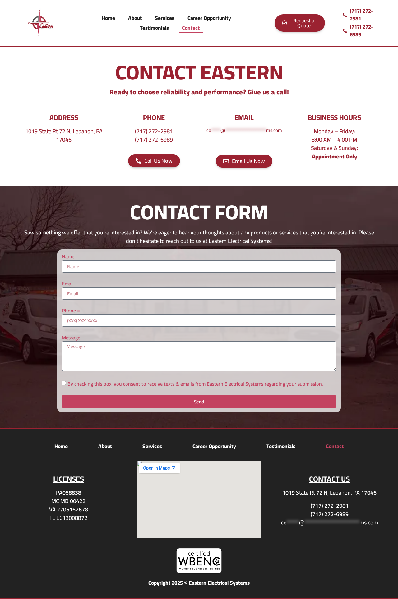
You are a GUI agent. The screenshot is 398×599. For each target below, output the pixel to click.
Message (71, 338)
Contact (191, 28)
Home (108, 18)
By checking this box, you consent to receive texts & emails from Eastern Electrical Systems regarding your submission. (195, 383)
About (135, 18)
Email (68, 284)
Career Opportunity (209, 18)
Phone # (71, 311)
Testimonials (154, 28)
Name (68, 257)
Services (164, 18)
